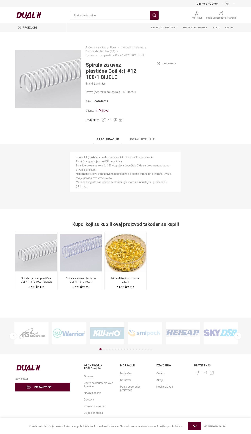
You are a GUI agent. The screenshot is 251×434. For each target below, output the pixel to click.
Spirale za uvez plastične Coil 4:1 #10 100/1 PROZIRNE (81, 282)
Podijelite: (92, 120)
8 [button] (121, 349)
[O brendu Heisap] (183, 333)
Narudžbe (126, 380)
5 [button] (112, 349)
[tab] (108, 139)
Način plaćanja (92, 393)
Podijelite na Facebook (109, 120)
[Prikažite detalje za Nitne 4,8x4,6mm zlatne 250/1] (126, 253)
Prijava (104, 111)
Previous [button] (13, 336)
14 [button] (139, 349)
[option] (31, 333)
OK (195, 426)
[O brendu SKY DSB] (221, 333)
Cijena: (90, 110)
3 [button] (106, 349)
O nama (88, 376)
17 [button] (148, 349)
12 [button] (133, 349)
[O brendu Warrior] (69, 333)
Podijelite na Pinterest (115, 120)
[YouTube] (205, 373)
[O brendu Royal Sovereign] (31, 333)
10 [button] (127, 349)
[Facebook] (198, 373)
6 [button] (115, 349)
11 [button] (130, 349)
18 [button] (151, 349)
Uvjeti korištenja (93, 412)
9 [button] (124, 349)
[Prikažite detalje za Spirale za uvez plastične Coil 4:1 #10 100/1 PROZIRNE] (81, 253)
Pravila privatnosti (94, 406)
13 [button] (136, 349)
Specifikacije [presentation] (107, 139)
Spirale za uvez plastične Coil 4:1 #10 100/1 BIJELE (36, 280)
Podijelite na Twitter (104, 120)
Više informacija (215, 426)
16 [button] (145, 349)
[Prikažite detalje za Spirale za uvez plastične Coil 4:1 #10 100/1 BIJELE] (36, 253)
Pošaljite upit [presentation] (142, 139)
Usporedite (169, 63)
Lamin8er (99, 83)
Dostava (89, 399)
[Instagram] (212, 373)
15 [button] (142, 349)
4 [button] (109, 349)
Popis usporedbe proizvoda (221, 17)
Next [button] (237, 336)
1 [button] (100, 349)
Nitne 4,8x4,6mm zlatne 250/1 (125, 280)
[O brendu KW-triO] (107, 333)
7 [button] (118, 349)
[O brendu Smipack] (145, 333)
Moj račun (197, 17)
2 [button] (104, 349)
